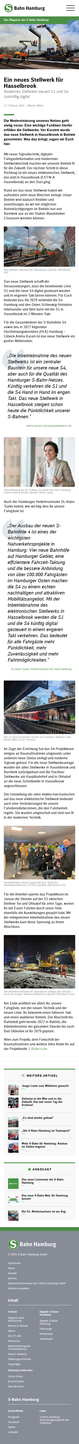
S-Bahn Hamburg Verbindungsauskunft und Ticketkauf (54, 1420)
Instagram (13, 1417)
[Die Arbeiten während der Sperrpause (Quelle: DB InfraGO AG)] (39, 246)
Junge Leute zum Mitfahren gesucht (45, 1086)
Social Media (15, 1411)
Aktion (11, 1331)
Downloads (46, 1339)
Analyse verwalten (18, 1288)
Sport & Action (16, 1386)
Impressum (14, 1263)
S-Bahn (12, 1312)
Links (43, 1411)
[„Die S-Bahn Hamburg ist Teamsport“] (13, 1135)
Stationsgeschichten (19, 1359)
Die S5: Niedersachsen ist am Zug (44, 1212)
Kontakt (12, 1273)
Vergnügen (14, 1364)
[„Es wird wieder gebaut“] (13, 1122)
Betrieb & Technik (18, 1326)
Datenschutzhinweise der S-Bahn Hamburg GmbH (37, 1283)
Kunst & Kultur (16, 1381)
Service (12, 1278)
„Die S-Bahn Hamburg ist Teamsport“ (46, 1131)
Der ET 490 (14, 1336)
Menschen (14, 1341)
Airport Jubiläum (17, 1354)
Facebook (13, 1422)
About (11, 1268)
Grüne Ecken (15, 1376)
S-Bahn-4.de (37, 1049)
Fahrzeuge (46, 1329)
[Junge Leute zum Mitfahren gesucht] (13, 1090)
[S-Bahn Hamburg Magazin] (24, 8)
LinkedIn (13, 1432)
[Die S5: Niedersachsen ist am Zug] (13, 1215)
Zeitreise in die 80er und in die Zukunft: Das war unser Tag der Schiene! (42, 1102)
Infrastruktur (46, 1334)
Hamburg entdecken (20, 1370)
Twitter (11, 1427)
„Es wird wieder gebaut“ (38, 1118)
